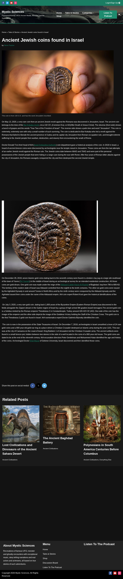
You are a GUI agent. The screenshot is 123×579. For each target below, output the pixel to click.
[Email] (44, 385)
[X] (7, 2)
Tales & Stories (72, 13)
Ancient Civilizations (9, 460)
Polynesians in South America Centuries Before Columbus (101, 449)
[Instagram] (15, 2)
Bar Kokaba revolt (31, 125)
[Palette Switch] (119, 3)
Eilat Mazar (34, 341)
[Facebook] (3, 2)
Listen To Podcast (108, 14)
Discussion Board (50, 563)
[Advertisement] (61, 180)
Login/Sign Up (112, 3)
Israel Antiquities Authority (45, 145)
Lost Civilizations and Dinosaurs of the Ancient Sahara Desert (19, 449)
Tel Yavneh (25, 281)
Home (59, 13)
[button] (93, 12)
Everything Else (105, 460)
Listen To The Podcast (52, 567)
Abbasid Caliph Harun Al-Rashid (74, 285)
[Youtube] (11, 2)
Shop (58, 16)
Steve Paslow (9, 45)
